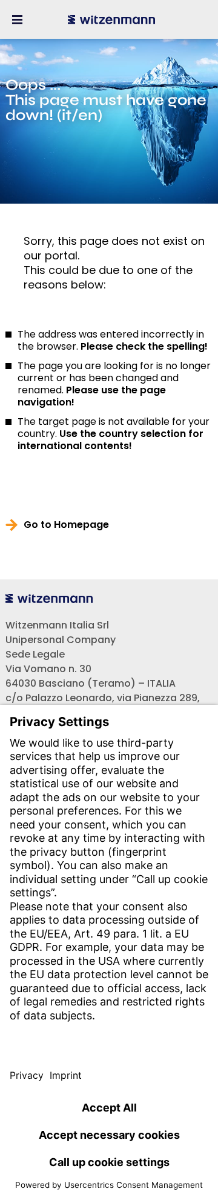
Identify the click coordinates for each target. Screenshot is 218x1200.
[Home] (111, 19)
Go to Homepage (66, 525)
